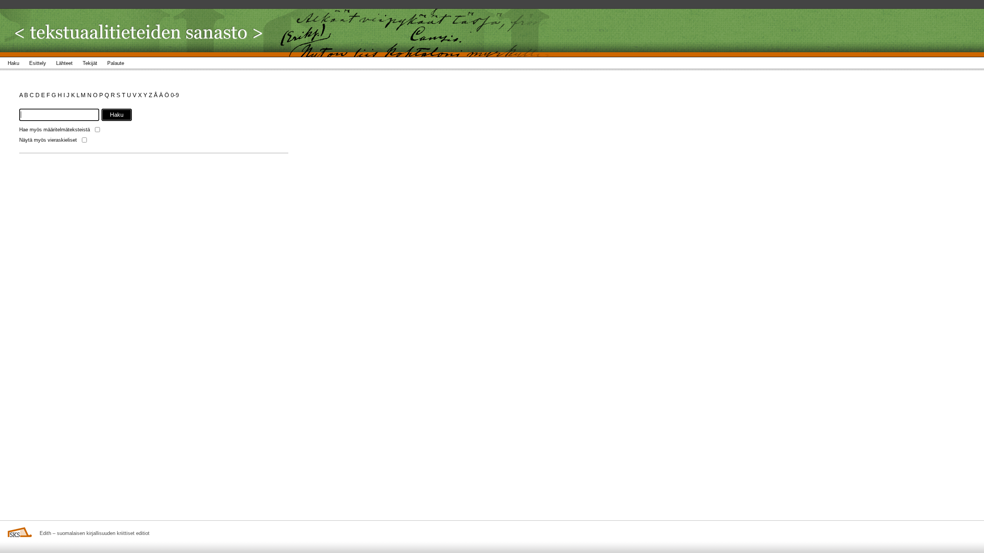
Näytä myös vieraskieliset (48, 140)
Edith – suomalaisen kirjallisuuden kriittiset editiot (95, 533)
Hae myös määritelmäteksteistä (54, 129)
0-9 (175, 95)
